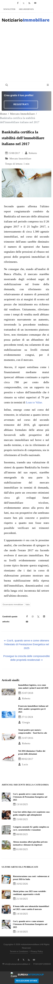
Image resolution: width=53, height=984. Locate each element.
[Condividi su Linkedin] (44, 616)
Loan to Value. (34, 402)
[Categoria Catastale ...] (6, 829)
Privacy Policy (37, 951)
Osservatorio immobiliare (13, 604)
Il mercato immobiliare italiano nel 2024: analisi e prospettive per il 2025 (33, 709)
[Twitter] (23, 3)
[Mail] (35, 3)
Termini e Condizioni (19, 951)
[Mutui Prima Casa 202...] (6, 894)
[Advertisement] (26, 53)
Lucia (24, 764)
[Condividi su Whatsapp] (32, 616)
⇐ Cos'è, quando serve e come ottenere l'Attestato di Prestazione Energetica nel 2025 (26, 644)
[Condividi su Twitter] (38, 616)
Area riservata (26, 9)
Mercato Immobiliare (22, 113)
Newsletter (9, 9)
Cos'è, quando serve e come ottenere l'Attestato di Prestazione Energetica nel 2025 (30, 797)
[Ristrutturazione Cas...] (6, 879)
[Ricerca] (6, 84)
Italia (28, 604)
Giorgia (25, 722)
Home (3, 113)
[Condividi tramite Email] (27, 622)
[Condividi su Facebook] (27, 616)
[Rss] (29, 3)
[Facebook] (18, 3)
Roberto (32, 153)
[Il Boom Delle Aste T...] (6, 909)
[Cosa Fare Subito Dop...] (6, 814)
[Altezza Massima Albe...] (6, 844)
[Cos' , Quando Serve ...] (6, 797)
